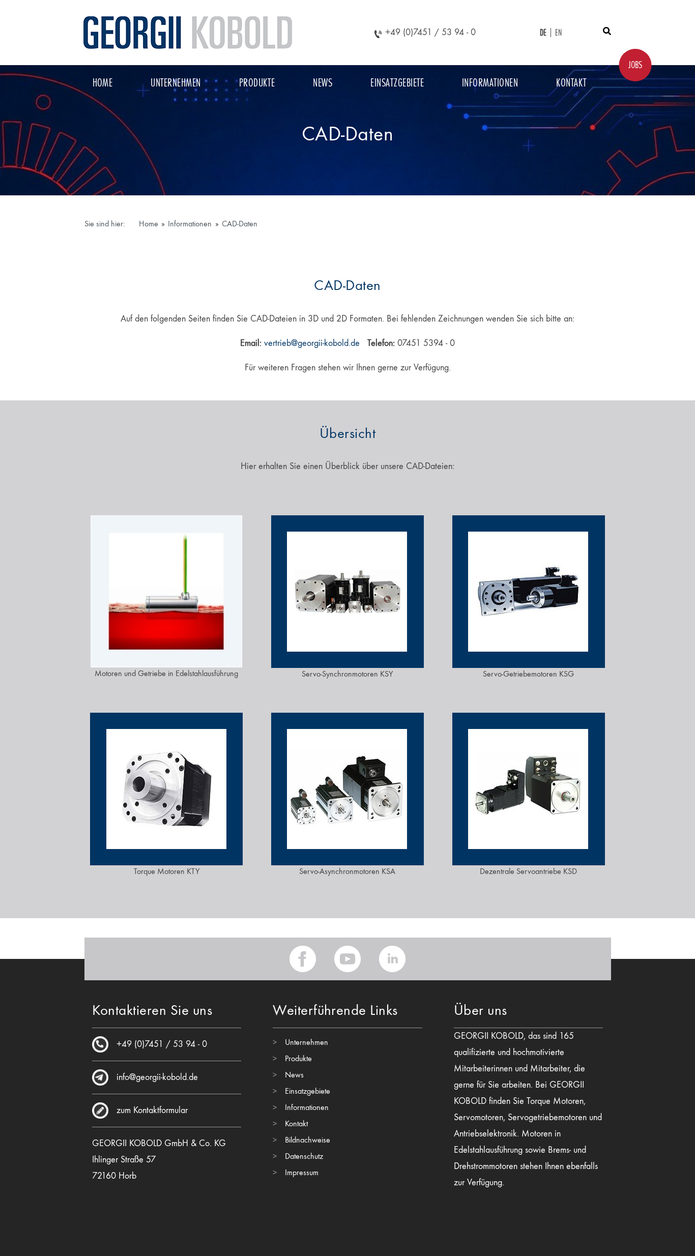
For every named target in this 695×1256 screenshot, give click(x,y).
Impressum (301, 1172)
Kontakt (571, 82)
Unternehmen (175, 82)
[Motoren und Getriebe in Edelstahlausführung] (166, 589)
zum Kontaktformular (152, 1110)
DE (543, 32)
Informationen (490, 82)
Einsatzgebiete (397, 82)
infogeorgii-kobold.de (157, 1077)
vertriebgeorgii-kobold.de (312, 343)
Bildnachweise (307, 1140)
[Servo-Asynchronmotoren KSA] (347, 787)
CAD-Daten (239, 223)
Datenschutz (304, 1156)
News (322, 82)
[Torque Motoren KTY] (166, 787)
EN (558, 32)
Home (103, 82)
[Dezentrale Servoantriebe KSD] (528, 787)
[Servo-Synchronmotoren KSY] (347, 590)
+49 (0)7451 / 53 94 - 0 (430, 32)
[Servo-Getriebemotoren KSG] (528, 590)
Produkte (257, 82)
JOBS (635, 65)
